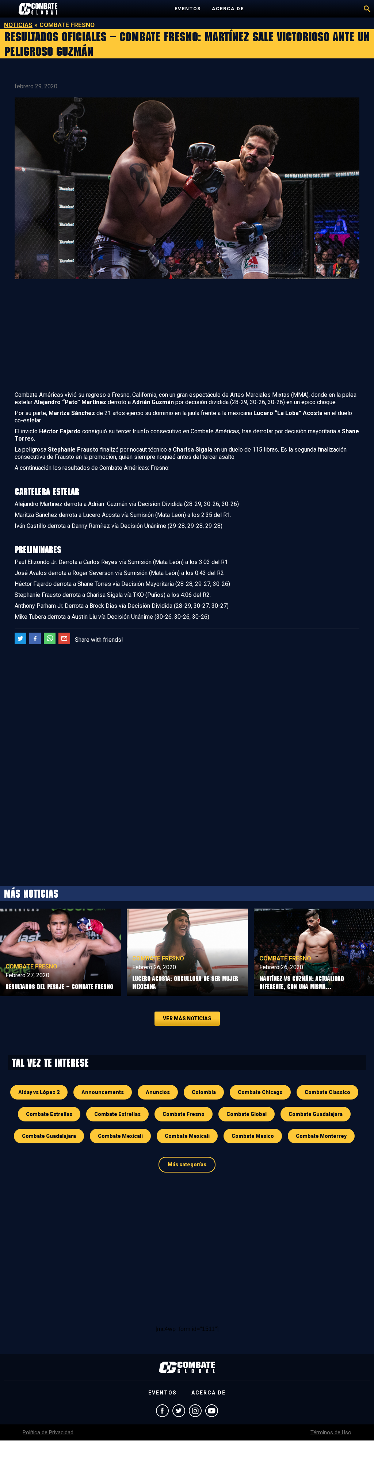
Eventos (188, 8)
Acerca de (228, 8)
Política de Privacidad (48, 1432)
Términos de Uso (330, 1432)
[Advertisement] (187, 336)
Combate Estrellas (49, 1114)
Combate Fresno (31, 966)
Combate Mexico (253, 1136)
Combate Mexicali (120, 1136)
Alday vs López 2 (39, 1092)
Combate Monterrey (321, 1136)
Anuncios (158, 1092)
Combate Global (246, 1114)
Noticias (18, 24)
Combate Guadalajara (316, 1114)
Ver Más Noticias (187, 1018)
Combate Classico (327, 1092)
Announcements (102, 1092)
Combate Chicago (260, 1092)
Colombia (204, 1092)
